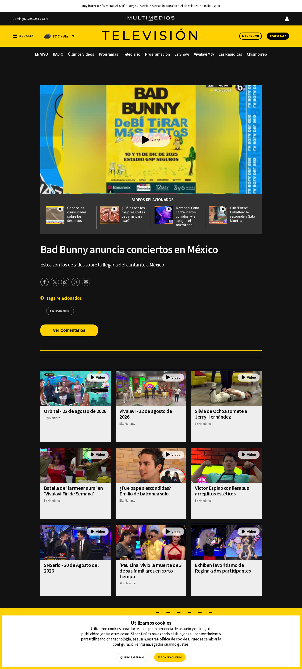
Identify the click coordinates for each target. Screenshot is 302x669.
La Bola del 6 (60, 310)
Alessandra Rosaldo (164, 6)
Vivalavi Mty (204, 54)
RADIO (58, 54)
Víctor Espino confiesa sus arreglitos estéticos (222, 491)
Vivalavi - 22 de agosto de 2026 (145, 414)
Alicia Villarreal (189, 6)
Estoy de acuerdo (170, 657)
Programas (108, 54)
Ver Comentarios (69, 330)
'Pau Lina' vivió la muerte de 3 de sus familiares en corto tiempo (150, 571)
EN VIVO (41, 54)
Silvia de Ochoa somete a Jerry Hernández (221, 414)
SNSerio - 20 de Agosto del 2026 (71, 568)
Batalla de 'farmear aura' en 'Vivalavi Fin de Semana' (73, 491)
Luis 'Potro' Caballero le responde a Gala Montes (242, 214)
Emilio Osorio (211, 6)
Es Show (182, 54)
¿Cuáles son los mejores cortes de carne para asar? (133, 214)
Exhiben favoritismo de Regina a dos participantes (223, 568)
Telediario (131, 54)
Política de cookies (173, 639)
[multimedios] (151, 18)
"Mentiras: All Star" (113, 6)
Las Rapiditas (230, 54)
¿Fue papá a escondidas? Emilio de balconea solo (145, 491)
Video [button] (155, 139)
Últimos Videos (81, 54)
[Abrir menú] (15, 35)
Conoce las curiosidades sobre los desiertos (76, 214)
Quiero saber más (132, 657)
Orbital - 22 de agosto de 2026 (75, 411)
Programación (157, 54)
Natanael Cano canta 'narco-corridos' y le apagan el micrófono (187, 216)
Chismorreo (257, 54)
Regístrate (278, 36)
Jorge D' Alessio (139, 6)
